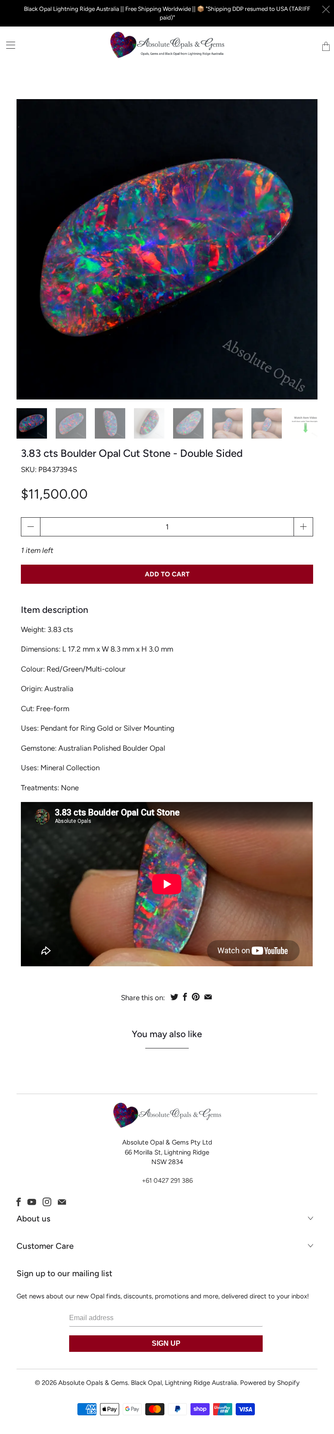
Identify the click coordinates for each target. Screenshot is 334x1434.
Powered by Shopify (270, 1383)
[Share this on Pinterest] (195, 997)
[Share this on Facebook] (185, 997)
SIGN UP (166, 1343)
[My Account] (7, 45)
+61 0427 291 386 (167, 1180)
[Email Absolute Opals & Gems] (62, 1202)
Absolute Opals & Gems (93, 1383)
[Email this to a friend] (208, 997)
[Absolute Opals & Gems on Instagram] (47, 1202)
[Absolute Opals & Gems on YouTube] (31, 1202)
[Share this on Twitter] (174, 997)
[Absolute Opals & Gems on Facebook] (19, 1202)
